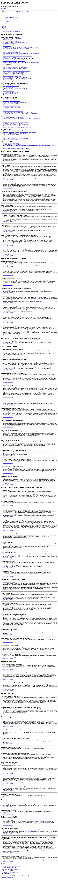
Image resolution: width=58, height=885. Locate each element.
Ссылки (5, 15)
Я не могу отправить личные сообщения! (13, 111)
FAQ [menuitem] (4, 26)
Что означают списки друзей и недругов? (13, 117)
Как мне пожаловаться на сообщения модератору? (15, 77)
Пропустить (3, 8)
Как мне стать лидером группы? (11, 103)
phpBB (38, 301)
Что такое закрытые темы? (9, 93)
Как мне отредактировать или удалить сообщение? (15, 67)
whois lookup (41, 841)
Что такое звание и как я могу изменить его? (14, 61)
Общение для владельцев (10, 867)
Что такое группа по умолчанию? (11, 106)
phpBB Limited (47, 821)
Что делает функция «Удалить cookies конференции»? (16, 48)
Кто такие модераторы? (9, 99)
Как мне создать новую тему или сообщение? (14, 66)
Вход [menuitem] (4, 27)
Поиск (17, 11)
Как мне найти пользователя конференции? (13, 125)
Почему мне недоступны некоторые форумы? (14, 73)
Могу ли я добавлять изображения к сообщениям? (15, 88)
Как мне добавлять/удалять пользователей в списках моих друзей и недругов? (22, 118)
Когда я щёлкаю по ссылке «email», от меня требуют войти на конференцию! (21, 62)
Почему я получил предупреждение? (12, 76)
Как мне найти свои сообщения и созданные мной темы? (17, 127)
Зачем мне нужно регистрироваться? (12, 38)
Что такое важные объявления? (10, 89)
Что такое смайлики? (8, 87)
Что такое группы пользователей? (11, 101)
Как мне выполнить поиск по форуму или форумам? (16, 122)
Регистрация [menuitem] (6, 28)
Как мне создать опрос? (9, 69)
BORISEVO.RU (7, 869)
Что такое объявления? (8, 91)
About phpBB (38, 823)
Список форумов (15, 869)
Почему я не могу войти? (9, 43)
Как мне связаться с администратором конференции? (16, 148)
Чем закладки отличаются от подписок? (13, 130)
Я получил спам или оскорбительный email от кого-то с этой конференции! (21, 113)
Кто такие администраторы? (10, 98)
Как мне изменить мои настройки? (11, 52)
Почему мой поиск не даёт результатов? (13, 123)
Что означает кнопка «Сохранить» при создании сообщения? (18, 78)
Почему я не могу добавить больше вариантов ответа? (16, 71)
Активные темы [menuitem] (10, 18)
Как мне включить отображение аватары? (13, 59)
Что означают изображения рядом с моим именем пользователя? (18, 58)
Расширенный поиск (24, 11)
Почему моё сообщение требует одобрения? (14, 79)
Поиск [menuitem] (7, 21)
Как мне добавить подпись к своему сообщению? (15, 68)
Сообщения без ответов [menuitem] (12, 17)
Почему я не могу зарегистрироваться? (12, 41)
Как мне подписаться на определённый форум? (14, 133)
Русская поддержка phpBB (7, 877)
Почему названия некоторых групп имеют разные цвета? (17, 104)
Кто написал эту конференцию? (11, 143)
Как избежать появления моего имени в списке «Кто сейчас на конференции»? (22, 53)
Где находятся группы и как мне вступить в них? (15, 102)
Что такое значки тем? (8, 94)
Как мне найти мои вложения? (10, 139)
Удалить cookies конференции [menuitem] (10, 872)
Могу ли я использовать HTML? (11, 86)
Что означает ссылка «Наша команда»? (12, 107)
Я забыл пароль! (7, 46)
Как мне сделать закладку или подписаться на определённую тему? (19, 132)
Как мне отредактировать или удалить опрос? (14, 72)
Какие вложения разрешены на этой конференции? (15, 138)
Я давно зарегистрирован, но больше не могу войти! (16, 44)
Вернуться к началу (8, 161)
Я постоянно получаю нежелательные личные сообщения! (17, 112)
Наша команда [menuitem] (9, 23)
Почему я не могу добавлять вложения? (13, 74)
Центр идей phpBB (29, 831)
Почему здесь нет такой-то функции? (12, 144)
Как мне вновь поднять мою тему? (11, 81)
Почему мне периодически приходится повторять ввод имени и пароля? (20, 47)
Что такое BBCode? (8, 84)
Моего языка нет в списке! (9, 57)
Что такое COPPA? (7, 39)
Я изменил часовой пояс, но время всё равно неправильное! (17, 56)
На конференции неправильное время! (12, 54)
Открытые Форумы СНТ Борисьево (12, 866)
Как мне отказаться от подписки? (11, 134)
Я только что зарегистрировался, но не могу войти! (15, 42)
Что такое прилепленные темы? (11, 92)
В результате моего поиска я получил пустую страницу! (16, 124)
